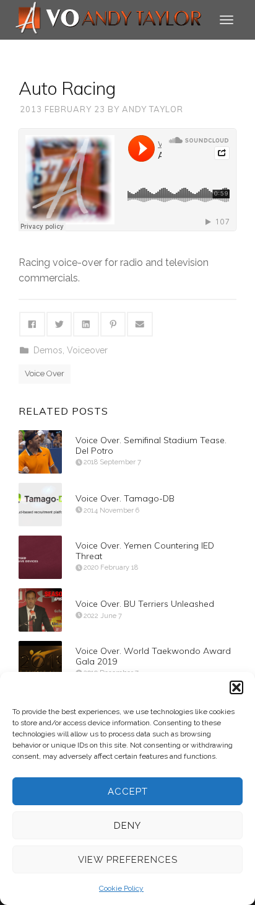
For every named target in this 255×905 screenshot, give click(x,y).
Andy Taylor (152, 109)
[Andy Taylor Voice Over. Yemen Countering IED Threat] (40, 557)
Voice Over (44, 373)
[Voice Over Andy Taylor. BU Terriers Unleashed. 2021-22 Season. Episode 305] (40, 610)
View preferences (128, 859)
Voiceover (87, 350)
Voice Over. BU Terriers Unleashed (145, 603)
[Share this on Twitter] (59, 324)
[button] (236, 687)
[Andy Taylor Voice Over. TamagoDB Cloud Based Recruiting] (40, 504)
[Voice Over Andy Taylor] (108, 19)
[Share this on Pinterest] (113, 324)
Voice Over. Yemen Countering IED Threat (145, 551)
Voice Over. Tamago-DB (125, 498)
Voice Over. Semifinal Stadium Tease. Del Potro (151, 445)
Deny (127, 825)
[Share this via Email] (140, 324)
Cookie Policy (121, 888)
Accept (128, 791)
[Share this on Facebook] (32, 324)
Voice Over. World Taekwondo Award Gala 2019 (153, 656)
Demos (48, 350)
